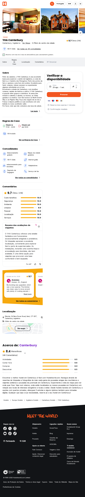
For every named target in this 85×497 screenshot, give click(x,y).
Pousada (35, 439)
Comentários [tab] (39, 62)
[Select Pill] (52, 4)
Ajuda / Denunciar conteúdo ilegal (38, 455)
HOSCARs (53, 444)
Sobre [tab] (4, 62)
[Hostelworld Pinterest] (10, 433)
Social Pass (54, 428)
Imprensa (70, 433)
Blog (51, 433)
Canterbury (6, 43)
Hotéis (34, 433)
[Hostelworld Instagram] (15, 428)
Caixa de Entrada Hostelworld (73, 462)
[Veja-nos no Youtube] (5, 433)
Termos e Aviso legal (33, 482)
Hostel (5, 37)
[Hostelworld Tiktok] (15, 433)
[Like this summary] (35, 264)
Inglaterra (16, 43)
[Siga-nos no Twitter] (10, 428)
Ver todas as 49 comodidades (29, 49)
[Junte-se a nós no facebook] (5, 428)
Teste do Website (60, 482)
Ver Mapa (26, 43)
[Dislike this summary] (40, 264)
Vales (51, 482)
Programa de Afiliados (71, 457)
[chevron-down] (24, 353)
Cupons (44, 482)
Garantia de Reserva (54, 439)
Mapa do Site (73, 482)
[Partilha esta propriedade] (80, 33)
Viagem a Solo (55, 450)
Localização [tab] (26, 62)
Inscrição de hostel (73, 452)
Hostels (35, 428)
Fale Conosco (37, 450)
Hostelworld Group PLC (73, 428)
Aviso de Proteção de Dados (13, 482)
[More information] (39, 226)
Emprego (70, 439)
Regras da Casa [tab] (14, 62)
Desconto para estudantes (55, 455)
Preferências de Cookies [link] (12, 487)
